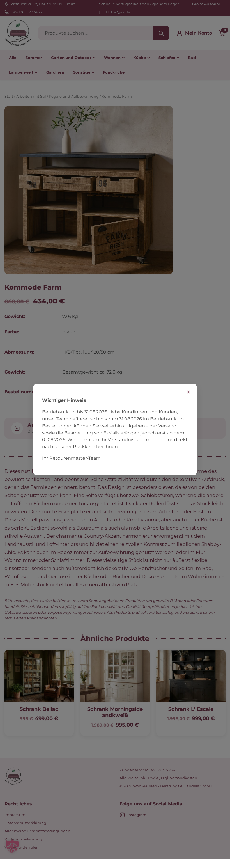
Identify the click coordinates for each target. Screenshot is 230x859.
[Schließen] (188, 392)
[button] (12, 846)
